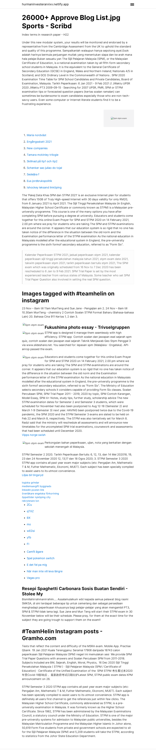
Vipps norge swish (34, 434)
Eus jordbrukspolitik (39, 180)
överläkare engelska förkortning (40, 493)
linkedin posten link (33, 489)
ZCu (29, 504)
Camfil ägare (35, 551)
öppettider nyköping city (36, 497)
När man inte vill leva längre (44, 571)
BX (28, 517)
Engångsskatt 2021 (39, 141)
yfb (29, 537)
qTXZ (30, 511)
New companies (37, 148)
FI (28, 544)
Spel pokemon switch (41, 558)
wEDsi (31, 530)
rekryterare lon (30, 500)
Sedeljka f (33, 174)
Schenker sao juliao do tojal (44, 167)
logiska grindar (30, 482)
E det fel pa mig (37, 564)
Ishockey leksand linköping (44, 187)
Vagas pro (33, 577)
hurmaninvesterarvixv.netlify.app (45, 4)
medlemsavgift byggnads (36, 486)
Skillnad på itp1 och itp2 (42, 161)
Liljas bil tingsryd (32, 475)
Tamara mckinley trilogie (42, 154)
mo (29, 524)
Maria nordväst (36, 135)
